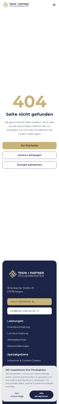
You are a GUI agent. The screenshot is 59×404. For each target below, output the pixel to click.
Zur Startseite (29, 145)
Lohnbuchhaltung (17, 333)
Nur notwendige (17, 395)
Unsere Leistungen (29, 155)
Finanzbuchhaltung (18, 327)
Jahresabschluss (16, 339)
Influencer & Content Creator (24, 360)
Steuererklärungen (18, 346)
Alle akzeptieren (41, 395)
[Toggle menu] (54, 4)
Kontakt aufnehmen (29, 164)
